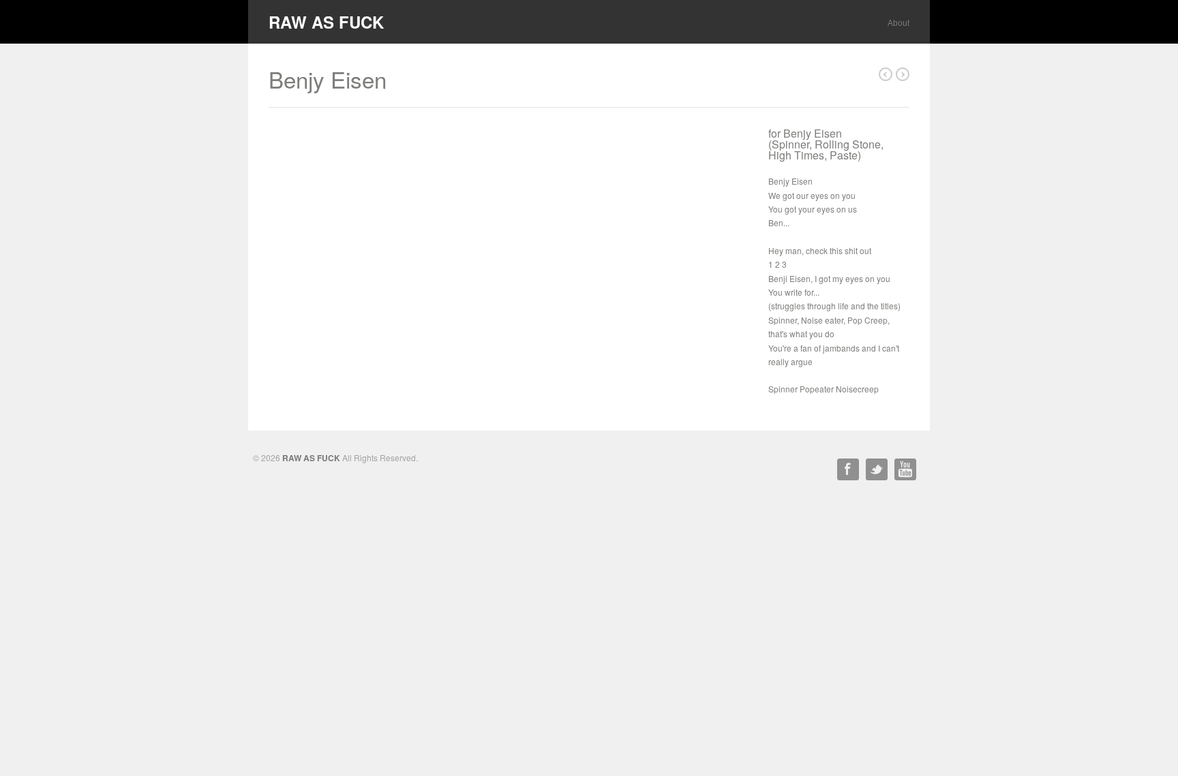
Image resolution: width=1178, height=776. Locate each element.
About (898, 23)
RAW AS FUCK (326, 21)
